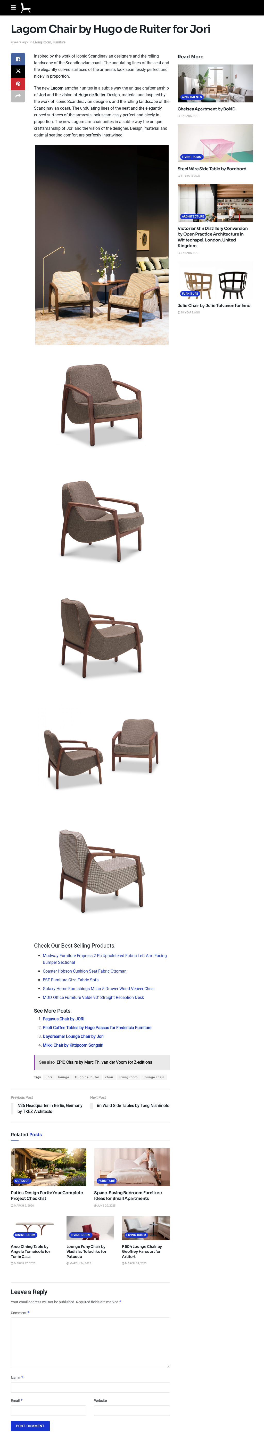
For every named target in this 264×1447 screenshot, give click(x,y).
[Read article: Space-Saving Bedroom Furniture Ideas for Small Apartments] (132, 1167)
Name (17, 1377)
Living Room (42, 42)
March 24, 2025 (80, 1263)
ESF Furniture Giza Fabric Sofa (71, 979)
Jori (49, 1077)
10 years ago (190, 312)
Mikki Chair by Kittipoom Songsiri (73, 1045)
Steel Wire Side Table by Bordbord (212, 169)
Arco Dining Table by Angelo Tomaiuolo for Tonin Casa (30, 1251)
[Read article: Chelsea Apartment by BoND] (215, 83)
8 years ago (189, 116)
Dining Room (25, 1235)
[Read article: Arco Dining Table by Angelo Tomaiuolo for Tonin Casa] (35, 1228)
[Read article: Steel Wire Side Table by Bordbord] (215, 143)
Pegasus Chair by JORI (63, 1018)
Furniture (59, 42)
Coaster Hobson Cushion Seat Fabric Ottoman (85, 971)
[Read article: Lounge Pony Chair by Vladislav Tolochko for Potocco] (90, 1228)
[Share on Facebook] (18, 59)
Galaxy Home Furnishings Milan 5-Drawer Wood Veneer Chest (99, 988)
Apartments (192, 97)
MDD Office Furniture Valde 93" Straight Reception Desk (93, 997)
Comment (20, 1312)
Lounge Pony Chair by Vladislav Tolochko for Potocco (86, 1251)
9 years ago (19, 42)
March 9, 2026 (23, 1205)
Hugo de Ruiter (87, 1077)
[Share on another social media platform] (18, 96)
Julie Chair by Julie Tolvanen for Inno (214, 305)
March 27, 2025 (24, 1263)
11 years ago (190, 175)
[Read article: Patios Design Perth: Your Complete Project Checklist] (48, 1167)
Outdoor (22, 1181)
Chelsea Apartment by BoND (207, 109)
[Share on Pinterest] (18, 84)
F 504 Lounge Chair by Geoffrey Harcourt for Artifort (142, 1251)
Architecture (193, 216)
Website (100, 1401)
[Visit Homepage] (26, 8)
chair (109, 1077)
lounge (63, 1077)
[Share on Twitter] (18, 71)
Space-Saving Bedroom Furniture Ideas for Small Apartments (128, 1195)
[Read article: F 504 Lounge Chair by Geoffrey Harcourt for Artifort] (146, 1228)
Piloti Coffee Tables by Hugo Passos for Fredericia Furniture (97, 1027)
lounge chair (154, 1077)
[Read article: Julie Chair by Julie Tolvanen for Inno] (215, 280)
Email (17, 1400)
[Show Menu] (13, 7)
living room (128, 1077)
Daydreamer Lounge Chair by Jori (73, 1036)
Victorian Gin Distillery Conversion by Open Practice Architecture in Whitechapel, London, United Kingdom (213, 237)
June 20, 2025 (106, 1205)
